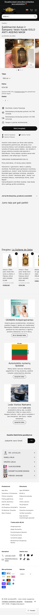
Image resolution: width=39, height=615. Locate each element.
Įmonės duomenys (7, 502)
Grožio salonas (24, 502)
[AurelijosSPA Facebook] (24, 555)
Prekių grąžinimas (7, 499)
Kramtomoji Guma (16, 535)
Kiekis (4, 96)
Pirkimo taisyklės (7, 496)
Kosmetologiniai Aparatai (19, 532)
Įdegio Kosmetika (16, 529)
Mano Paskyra (6, 513)
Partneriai (23, 507)
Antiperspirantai (16, 526)
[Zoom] (31, 65)
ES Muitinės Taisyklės (9, 510)
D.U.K (21, 499)
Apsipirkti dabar (19, 376)
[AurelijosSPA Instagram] (21, 555)
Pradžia (4, 23)
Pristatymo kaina (20, 91)
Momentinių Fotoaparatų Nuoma (18, 541)
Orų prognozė (24, 504)
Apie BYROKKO (24, 490)
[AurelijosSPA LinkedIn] (28, 559)
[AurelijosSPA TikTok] (24, 559)
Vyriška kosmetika (25, 513)
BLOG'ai (22, 493)
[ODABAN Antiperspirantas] (19, 308)
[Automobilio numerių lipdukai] (19, 351)
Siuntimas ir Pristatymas (9, 493)
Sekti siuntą (5, 504)
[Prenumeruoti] (31, 440)
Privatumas (28, 601)
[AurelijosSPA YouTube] (28, 555)
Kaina (4, 84)
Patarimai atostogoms (26, 510)
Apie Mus (5, 490)
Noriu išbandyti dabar (19, 335)
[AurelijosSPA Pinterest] (21, 559)
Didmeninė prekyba (26, 496)
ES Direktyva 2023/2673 (10, 507)
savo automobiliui (18, 4)
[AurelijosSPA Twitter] (32, 555)
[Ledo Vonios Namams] (19, 393)
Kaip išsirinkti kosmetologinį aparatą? (27, 517)
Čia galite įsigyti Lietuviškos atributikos (19, 2)
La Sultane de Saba (8, 35)
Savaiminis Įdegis (16, 538)
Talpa (4, 74)
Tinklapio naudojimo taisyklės (12, 601)
